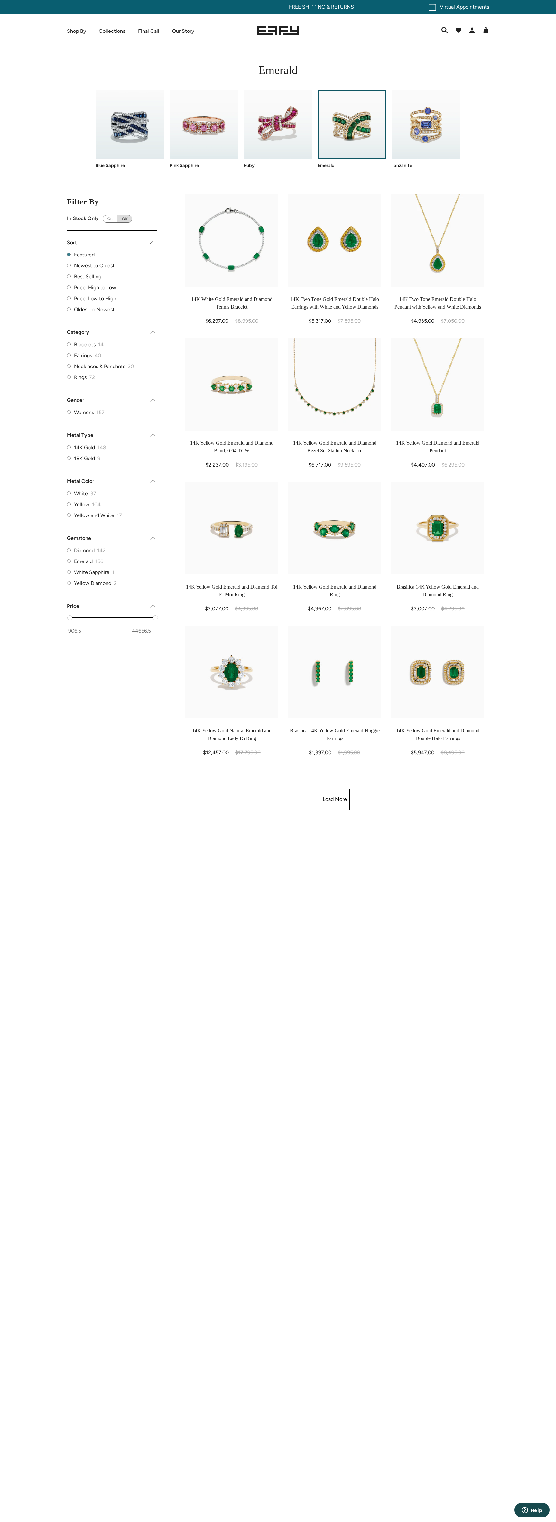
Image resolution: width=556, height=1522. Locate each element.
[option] (112, 344)
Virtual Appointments (464, 7)
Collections (112, 31)
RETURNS (299, 7)
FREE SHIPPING (264, 7)
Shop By (76, 31)
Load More (335, 799)
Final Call (148, 31)
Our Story (183, 31)
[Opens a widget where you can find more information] (532, 1511)
